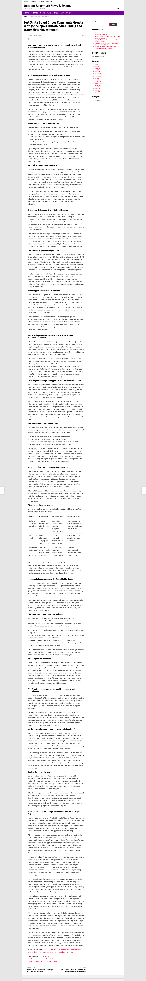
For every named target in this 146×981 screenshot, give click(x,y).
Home (27, 13)
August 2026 (98, 65)
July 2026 (97, 66)
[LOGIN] (120, 13)
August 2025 (98, 85)
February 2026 (98, 75)
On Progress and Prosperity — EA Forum (42, 959)
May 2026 (97, 70)
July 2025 (97, 87)
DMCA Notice (49, 1)
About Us (26, 1)
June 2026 (97, 68)
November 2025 (99, 80)
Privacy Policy (41, 1)
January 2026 (98, 76)
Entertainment (58, 13)
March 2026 (98, 73)
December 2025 (99, 78)
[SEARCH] (117, 13)
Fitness (68, 13)
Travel (49, 13)
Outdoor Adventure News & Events (47, 6)
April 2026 (97, 71)
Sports (42, 13)
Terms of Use (33, 1)
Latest (119, 8)
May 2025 (97, 90)
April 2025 (97, 92)
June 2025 (97, 88)
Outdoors (34, 13)
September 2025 (99, 83)
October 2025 (98, 81)
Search (94, 21)
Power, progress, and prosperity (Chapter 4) (43, 961)
